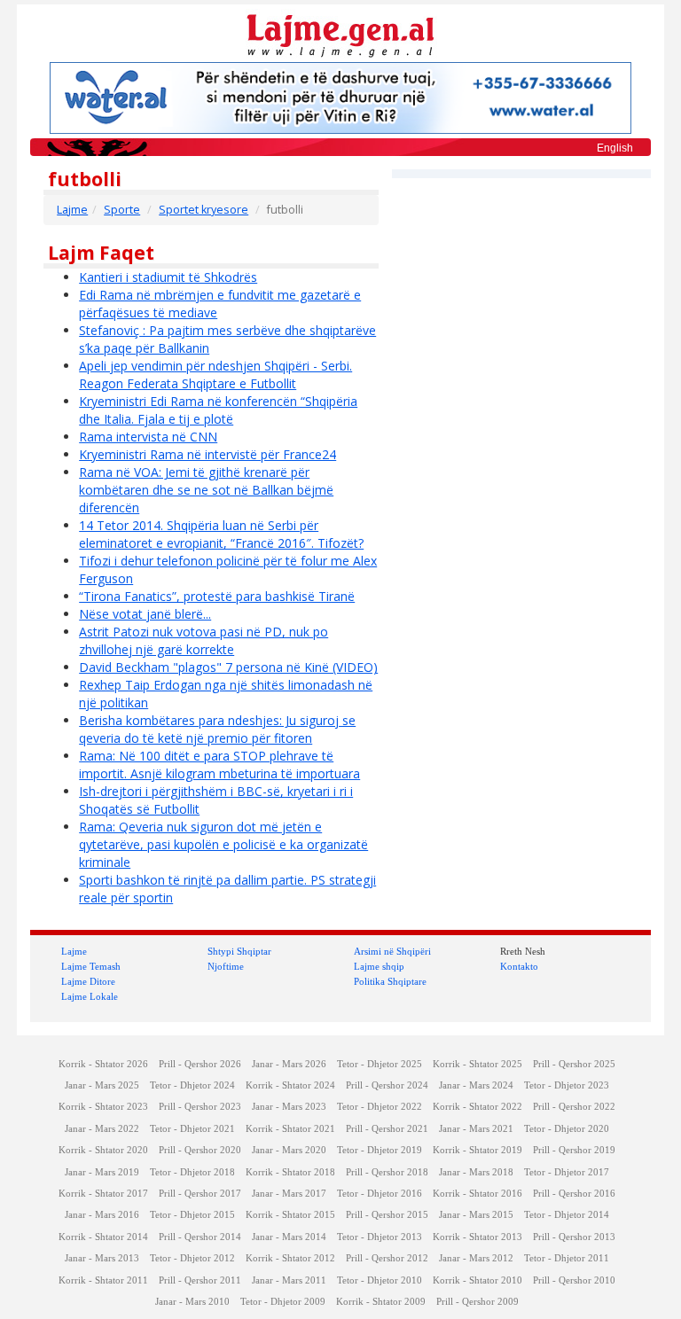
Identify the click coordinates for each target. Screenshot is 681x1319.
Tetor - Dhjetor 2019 (379, 1150)
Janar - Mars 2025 (102, 1085)
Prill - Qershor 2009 (477, 1302)
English (615, 148)
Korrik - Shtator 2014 (103, 1237)
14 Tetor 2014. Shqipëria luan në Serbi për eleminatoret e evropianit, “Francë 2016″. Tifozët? (221, 534)
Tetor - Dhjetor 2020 (566, 1129)
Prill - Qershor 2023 (200, 1107)
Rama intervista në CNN (148, 436)
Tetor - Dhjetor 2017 (566, 1172)
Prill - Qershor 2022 (574, 1107)
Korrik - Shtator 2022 (477, 1107)
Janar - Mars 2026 (289, 1064)
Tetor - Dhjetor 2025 (379, 1064)
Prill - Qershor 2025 (574, 1064)
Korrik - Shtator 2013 (477, 1237)
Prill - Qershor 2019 (574, 1150)
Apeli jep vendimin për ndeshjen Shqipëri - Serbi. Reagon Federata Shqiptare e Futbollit (215, 374)
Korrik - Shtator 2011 (103, 1280)
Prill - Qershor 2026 (200, 1064)
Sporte (122, 209)
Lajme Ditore (88, 981)
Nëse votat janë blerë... (145, 613)
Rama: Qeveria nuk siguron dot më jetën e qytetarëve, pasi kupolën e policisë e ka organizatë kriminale (223, 844)
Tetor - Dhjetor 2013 (379, 1237)
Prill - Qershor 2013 (574, 1237)
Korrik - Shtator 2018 (290, 1172)
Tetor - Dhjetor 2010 (379, 1280)
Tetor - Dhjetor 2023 (566, 1085)
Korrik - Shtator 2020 (103, 1150)
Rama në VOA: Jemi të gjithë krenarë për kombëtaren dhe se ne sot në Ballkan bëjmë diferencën (206, 490)
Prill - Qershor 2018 (387, 1172)
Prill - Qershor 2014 (200, 1237)
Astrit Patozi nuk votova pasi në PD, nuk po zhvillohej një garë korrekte (203, 640)
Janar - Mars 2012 (476, 1258)
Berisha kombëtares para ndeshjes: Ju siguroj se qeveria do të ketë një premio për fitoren (217, 729)
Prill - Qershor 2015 (387, 1215)
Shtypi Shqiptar (239, 951)
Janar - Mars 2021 (476, 1129)
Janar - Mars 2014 (289, 1237)
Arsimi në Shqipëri (392, 951)
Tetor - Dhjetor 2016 (379, 1193)
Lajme (72, 209)
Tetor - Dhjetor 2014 (566, 1215)
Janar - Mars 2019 (102, 1172)
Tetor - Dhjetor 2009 (282, 1302)
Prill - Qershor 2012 (387, 1258)
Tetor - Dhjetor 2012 (192, 1258)
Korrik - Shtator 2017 (103, 1193)
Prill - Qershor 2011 (200, 1280)
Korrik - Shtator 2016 (477, 1193)
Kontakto (519, 966)
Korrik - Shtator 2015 (290, 1215)
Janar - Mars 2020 (289, 1150)
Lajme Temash (91, 966)
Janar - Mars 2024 (476, 1085)
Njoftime (225, 966)
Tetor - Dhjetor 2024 (192, 1085)
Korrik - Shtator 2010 (477, 1280)
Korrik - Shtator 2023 (103, 1107)
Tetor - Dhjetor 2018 (192, 1172)
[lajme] (340, 34)
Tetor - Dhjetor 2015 (192, 1215)
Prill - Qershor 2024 (387, 1085)
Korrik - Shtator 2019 (477, 1150)
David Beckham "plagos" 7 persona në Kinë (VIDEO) (228, 667)
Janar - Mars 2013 (102, 1258)
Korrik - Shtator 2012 (290, 1258)
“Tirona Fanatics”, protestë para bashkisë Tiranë (217, 596)
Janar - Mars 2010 (192, 1302)
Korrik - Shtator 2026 (103, 1064)
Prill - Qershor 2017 (200, 1193)
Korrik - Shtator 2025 (477, 1064)
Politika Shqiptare (390, 981)
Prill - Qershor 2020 (200, 1150)
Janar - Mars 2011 (289, 1280)
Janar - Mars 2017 (289, 1193)
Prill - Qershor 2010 (574, 1280)
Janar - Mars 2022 (102, 1129)
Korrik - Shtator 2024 (290, 1085)
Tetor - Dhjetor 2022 (379, 1107)
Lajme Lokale (89, 996)
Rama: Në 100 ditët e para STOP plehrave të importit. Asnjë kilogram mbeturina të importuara (219, 764)
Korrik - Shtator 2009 (381, 1302)
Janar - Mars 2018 (476, 1172)
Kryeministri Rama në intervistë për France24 (207, 454)
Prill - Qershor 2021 (387, 1129)
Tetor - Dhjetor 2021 (192, 1129)
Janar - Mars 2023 (289, 1107)
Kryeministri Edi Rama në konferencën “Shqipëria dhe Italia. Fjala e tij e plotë (218, 410)
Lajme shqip (379, 966)
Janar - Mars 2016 (102, 1215)
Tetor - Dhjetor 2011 (566, 1258)
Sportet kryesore (203, 209)
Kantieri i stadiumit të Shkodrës (168, 277)
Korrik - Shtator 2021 (290, 1129)
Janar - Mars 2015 (476, 1215)
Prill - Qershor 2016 (574, 1193)
